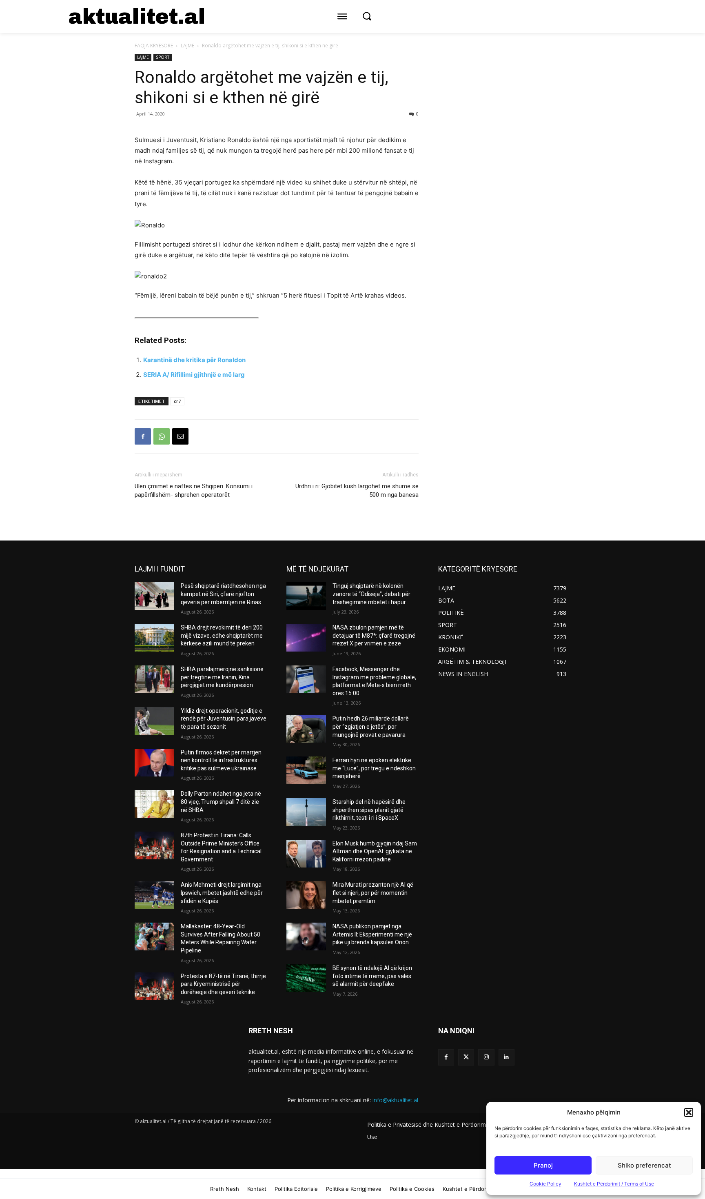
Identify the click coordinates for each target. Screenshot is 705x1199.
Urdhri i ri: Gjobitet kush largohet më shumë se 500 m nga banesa (357, 490)
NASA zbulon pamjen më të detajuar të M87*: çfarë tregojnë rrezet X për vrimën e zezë (374, 635)
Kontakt (256, 1189)
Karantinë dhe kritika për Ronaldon (194, 360)
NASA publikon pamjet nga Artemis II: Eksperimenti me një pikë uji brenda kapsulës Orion (372, 934)
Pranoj (543, 1165)
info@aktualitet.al (395, 1100)
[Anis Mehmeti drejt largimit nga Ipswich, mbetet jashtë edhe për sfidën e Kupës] (154, 895)
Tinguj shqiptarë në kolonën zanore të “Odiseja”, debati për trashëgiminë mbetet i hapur (371, 594)
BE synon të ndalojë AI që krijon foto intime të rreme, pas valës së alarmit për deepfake (372, 976)
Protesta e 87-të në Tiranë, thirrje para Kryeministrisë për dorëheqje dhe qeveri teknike (223, 984)
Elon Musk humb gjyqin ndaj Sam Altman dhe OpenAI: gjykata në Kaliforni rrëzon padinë (375, 851)
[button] (689, 1112)
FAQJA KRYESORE (154, 45)
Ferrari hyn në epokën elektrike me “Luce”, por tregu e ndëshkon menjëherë (374, 768)
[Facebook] (143, 436)
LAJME (187, 45)
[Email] (180, 436)
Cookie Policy (545, 1184)
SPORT (162, 57)
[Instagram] (486, 1057)
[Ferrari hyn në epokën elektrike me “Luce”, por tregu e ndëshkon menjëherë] (306, 770)
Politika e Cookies (412, 1189)
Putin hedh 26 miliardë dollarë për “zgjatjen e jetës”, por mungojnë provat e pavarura (371, 726)
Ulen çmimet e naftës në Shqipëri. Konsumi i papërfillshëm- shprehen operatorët (194, 490)
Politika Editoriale (296, 1189)
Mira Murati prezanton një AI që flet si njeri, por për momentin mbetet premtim (373, 892)
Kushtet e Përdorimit (469, 1189)
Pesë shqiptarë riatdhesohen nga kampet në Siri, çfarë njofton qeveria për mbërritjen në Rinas (223, 594)
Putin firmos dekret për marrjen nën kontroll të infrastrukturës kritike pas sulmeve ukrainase (221, 760)
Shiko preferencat (644, 1165)
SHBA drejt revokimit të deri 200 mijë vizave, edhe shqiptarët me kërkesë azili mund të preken (222, 635)
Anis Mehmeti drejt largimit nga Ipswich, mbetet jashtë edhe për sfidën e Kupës (222, 892)
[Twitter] (466, 1057)
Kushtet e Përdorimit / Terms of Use (614, 1184)
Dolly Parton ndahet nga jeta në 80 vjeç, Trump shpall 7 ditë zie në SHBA (221, 801)
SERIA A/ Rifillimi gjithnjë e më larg (194, 374)
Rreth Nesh (224, 1189)
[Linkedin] (506, 1057)
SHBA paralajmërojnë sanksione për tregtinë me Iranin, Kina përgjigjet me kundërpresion (222, 677)
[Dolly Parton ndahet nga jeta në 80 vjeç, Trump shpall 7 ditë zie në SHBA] (154, 804)
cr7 (177, 401)
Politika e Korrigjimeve (353, 1189)
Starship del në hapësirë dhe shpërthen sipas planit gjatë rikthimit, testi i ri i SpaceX (369, 810)
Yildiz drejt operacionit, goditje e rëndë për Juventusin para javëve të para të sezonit (223, 718)
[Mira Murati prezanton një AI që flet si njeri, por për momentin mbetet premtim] (306, 895)
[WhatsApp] (161, 436)
